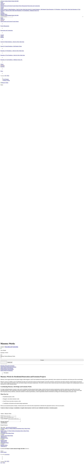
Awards (2, 7)
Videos (2, 11)
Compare (42, 360)
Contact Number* (4, 418)
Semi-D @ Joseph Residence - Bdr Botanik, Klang (38, 9)
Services (2, 4)
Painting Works (4, 440)
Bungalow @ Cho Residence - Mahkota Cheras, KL (28, 10)
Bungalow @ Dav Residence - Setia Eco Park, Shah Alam (13, 55)
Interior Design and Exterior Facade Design (10, 5)
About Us (3, 3)
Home (2, 2)
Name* (2, 415)
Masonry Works (6, 80)
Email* (2, 417)
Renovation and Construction (34, 5)
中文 (8, 75)
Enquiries (2, 13)
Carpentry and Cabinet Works (7, 435)
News (6, 14)
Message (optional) (4, 421)
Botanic (2, 9)
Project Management (23, 5)
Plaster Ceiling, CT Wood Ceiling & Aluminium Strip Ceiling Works (15, 430)
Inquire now (10, 362)
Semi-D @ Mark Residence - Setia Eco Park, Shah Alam (16, 9)
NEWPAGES (7, 454)
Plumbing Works (4, 445)
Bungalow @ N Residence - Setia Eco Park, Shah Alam (60, 9)
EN (5, 75)
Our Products (6, 79)
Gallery (2, 8)
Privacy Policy (4, 452)
